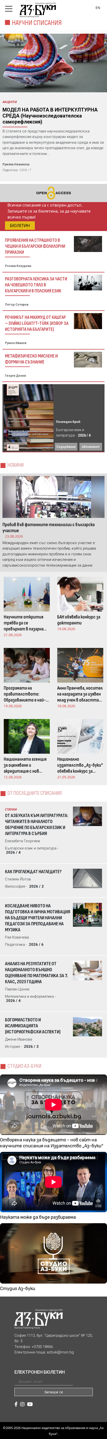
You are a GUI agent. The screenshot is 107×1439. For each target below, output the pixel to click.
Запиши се (53, 1392)
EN (98, 7)
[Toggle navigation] (10, 7)
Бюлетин (20, 225)
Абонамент (91, 447)
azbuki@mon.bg (60, 1352)
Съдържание (66, 447)
